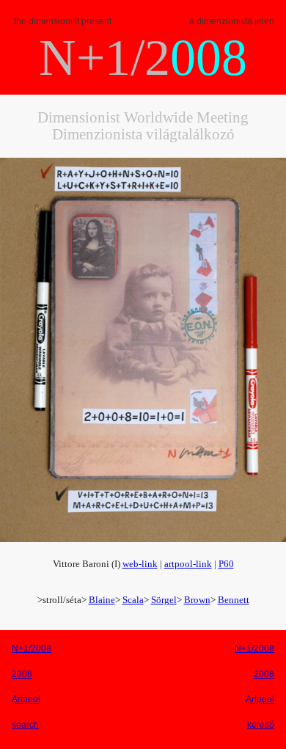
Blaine (102, 599)
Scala (133, 599)
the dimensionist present (62, 21)
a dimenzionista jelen (231, 21)
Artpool (26, 699)
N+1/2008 (31, 648)
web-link (140, 563)
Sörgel (164, 599)
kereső (260, 725)
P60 (226, 563)
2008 (22, 674)
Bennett (233, 599)
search (25, 725)
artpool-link (188, 563)
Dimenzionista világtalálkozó (143, 134)
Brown (197, 599)
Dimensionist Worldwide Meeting (143, 117)
